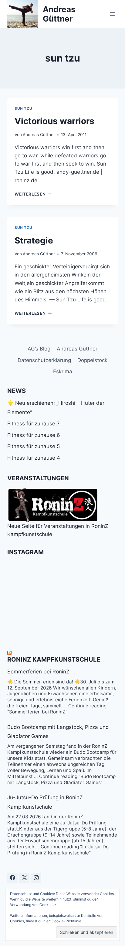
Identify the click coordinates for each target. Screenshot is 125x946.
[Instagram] (36, 878)
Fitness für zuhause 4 (33, 458)
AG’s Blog (39, 349)
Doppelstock (92, 360)
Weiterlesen (33, 194)
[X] (24, 878)
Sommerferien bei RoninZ (38, 672)
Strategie (34, 240)
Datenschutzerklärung (44, 360)
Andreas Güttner (39, 134)
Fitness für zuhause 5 (33, 446)
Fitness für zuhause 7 (33, 424)
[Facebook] (12, 878)
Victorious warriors (54, 121)
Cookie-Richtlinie (66, 921)
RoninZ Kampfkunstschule (53, 659)
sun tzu (23, 108)
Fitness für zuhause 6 (33, 435)
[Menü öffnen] (112, 13)
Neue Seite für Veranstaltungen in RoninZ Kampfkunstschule (57, 530)
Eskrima (62, 371)
